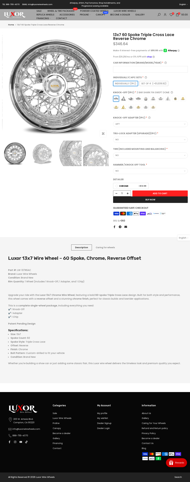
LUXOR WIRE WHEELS (125, 10)
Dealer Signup (104, 423)
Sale (55, 413)
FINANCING (43, 18)
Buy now (150, 199)
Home (11, 25)
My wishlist (102, 418)
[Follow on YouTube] (20, 442)
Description (81, 247)
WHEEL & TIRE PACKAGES (62, 10)
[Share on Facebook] (114, 226)
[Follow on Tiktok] (26, 442)
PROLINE (84, 14)
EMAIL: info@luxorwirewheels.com (37, 4)
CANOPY (101, 14)
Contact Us (147, 443)
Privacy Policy (149, 433)
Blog (144, 448)
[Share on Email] (125, 226)
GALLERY (140, 14)
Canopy (57, 428)
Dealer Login (103, 428)
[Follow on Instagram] (15, 442)
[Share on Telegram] (120, 226)
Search (178, 477)
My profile (102, 413)
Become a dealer (62, 433)
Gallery (56, 438)
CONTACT (61, 18)
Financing (58, 443)
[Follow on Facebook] (9, 442)
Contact (57, 448)
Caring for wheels (105, 247)
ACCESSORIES (67, 14)
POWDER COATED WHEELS (94, 10)
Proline (56, 423)
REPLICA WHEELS (45, 14)
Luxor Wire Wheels (62, 418)
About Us (146, 413)
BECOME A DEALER (120, 14)
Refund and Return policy (155, 428)
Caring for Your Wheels (154, 423)
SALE (39, 10)
